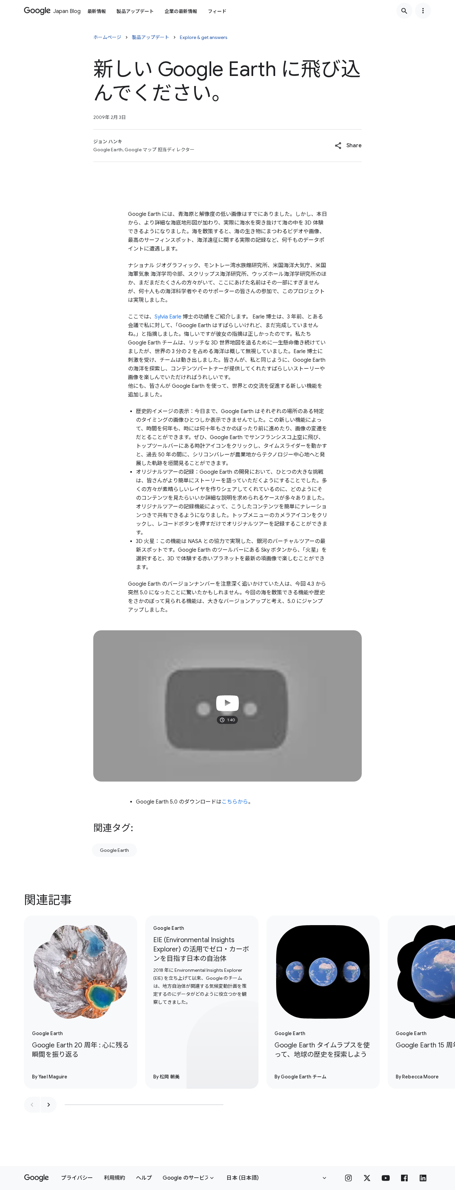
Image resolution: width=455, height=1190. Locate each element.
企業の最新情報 (181, 11)
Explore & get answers (204, 37)
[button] (348, 146)
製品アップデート (135, 11)
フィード (217, 11)
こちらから (235, 802)
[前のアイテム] (32, 1105)
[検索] (404, 11)
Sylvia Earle (168, 316)
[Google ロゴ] (36, 1178)
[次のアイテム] (49, 1105)
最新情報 (96, 11)
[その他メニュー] (423, 11)
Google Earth (114, 850)
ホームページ (107, 37)
